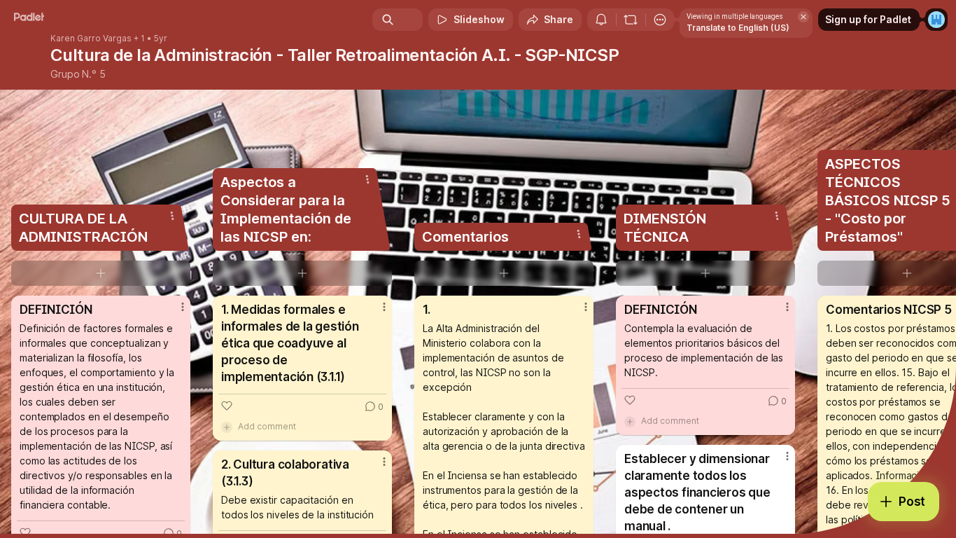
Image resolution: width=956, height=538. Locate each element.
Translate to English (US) (738, 27)
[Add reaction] (226, 405)
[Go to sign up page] (936, 19)
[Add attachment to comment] (227, 427)
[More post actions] (182, 307)
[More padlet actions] (660, 19)
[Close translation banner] (803, 16)
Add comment (267, 426)
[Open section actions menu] (172, 215)
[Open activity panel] (601, 19)
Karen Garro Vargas (91, 38)
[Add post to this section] (100, 273)
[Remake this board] (631, 19)
